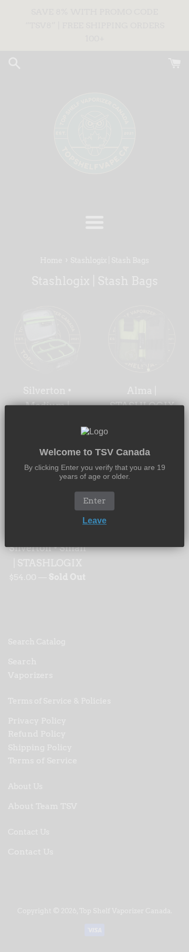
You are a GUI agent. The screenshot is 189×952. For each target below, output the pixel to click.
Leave (94, 520)
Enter (94, 501)
